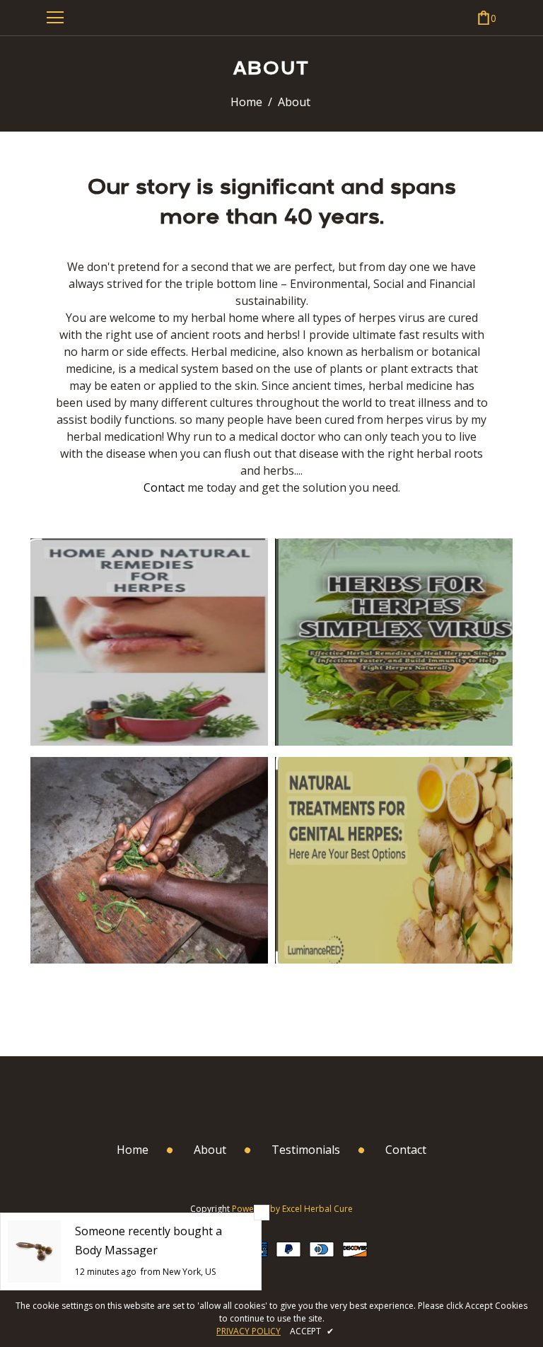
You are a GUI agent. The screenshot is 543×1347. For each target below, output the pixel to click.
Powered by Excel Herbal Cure (292, 1209)
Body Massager (116, 1250)
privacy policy (248, 1331)
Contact (164, 487)
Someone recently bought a (148, 1231)
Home (246, 102)
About (210, 1149)
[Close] (261, 1212)
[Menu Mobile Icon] (55, 17)
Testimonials (306, 1149)
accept (312, 1331)
